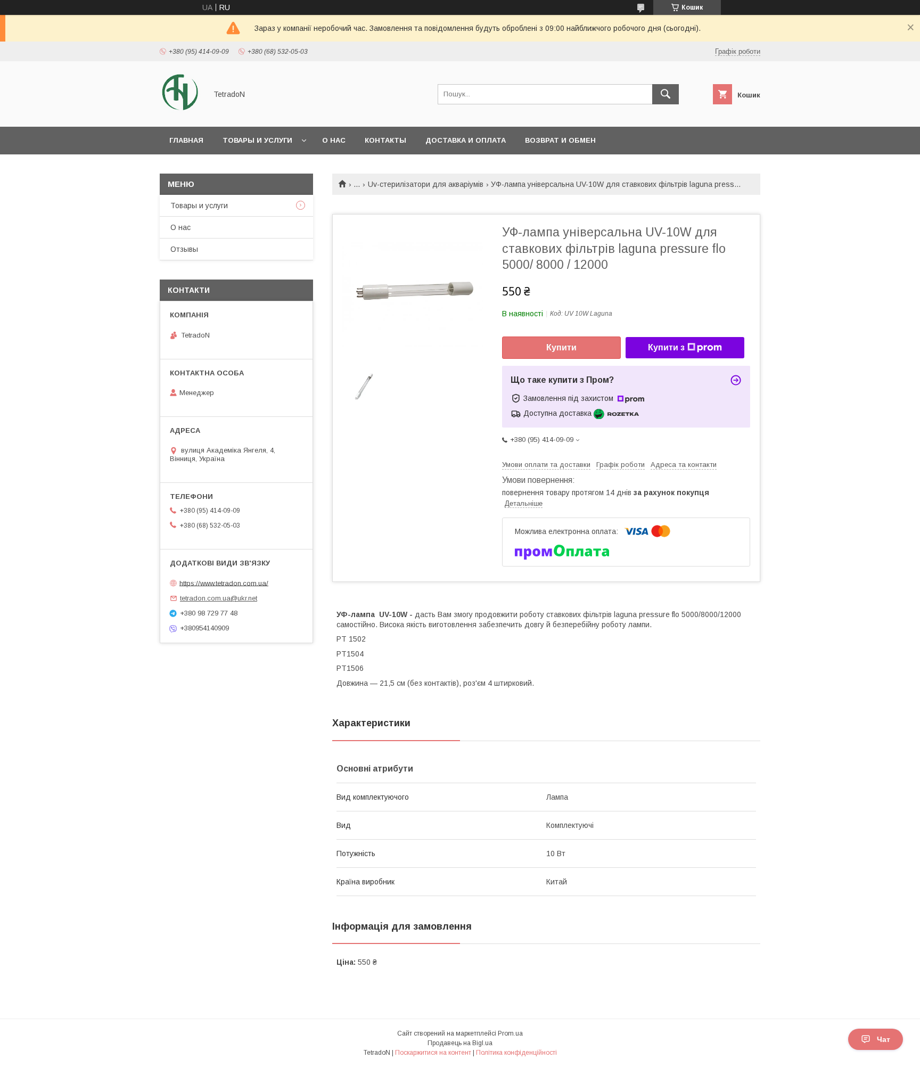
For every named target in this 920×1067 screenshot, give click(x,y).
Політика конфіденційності (516, 1052)
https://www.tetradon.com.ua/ (223, 583)
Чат (883, 1039)
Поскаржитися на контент (433, 1052)
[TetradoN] (180, 113)
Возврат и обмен (560, 140)
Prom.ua (510, 1033)
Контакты (385, 140)
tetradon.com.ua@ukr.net (218, 598)
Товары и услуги (257, 140)
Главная (186, 140)
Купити (561, 347)
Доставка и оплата (465, 140)
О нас (334, 140)
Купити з (666, 347)
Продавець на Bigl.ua (460, 1043)
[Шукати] (665, 94)
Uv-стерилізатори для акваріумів (425, 184)
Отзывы (184, 249)
